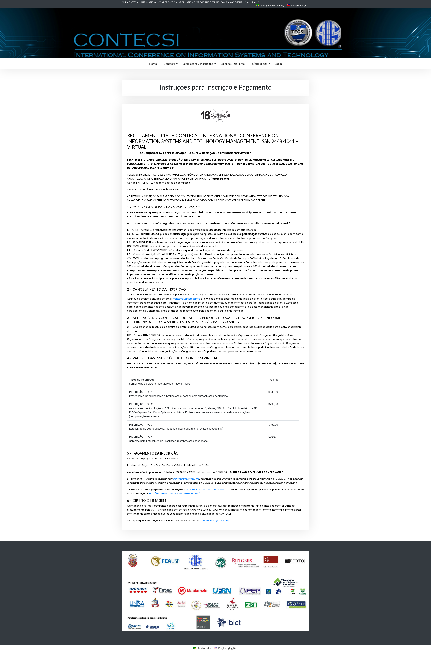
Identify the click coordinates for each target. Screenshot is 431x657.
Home (153, 63)
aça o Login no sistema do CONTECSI (206, 489)
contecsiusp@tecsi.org (186, 298)
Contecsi (169, 63)
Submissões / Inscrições (197, 63)
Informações (259, 63)
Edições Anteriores (233, 63)
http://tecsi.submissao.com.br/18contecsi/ (174, 493)
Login (278, 63)
